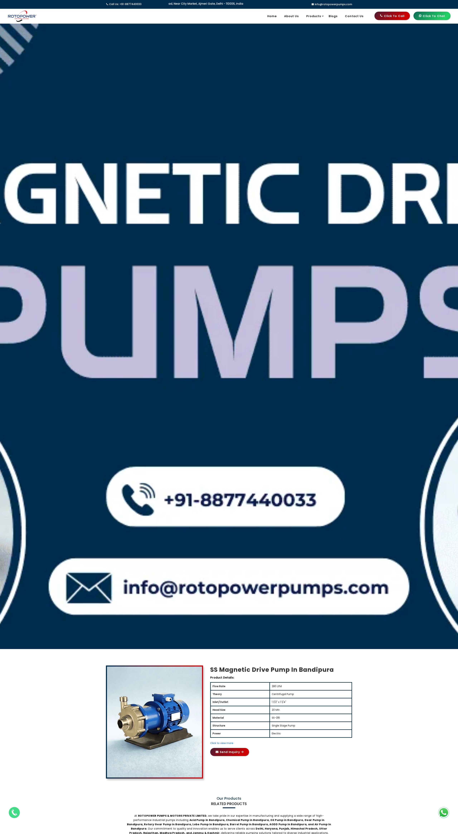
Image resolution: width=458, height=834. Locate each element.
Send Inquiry (230, 752)
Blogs (333, 16)
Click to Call (394, 16)
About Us (291, 16)
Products (313, 16)
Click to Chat (433, 16)
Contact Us (354, 16)
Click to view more (221, 743)
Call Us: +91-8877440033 (125, 4)
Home (272, 16)
